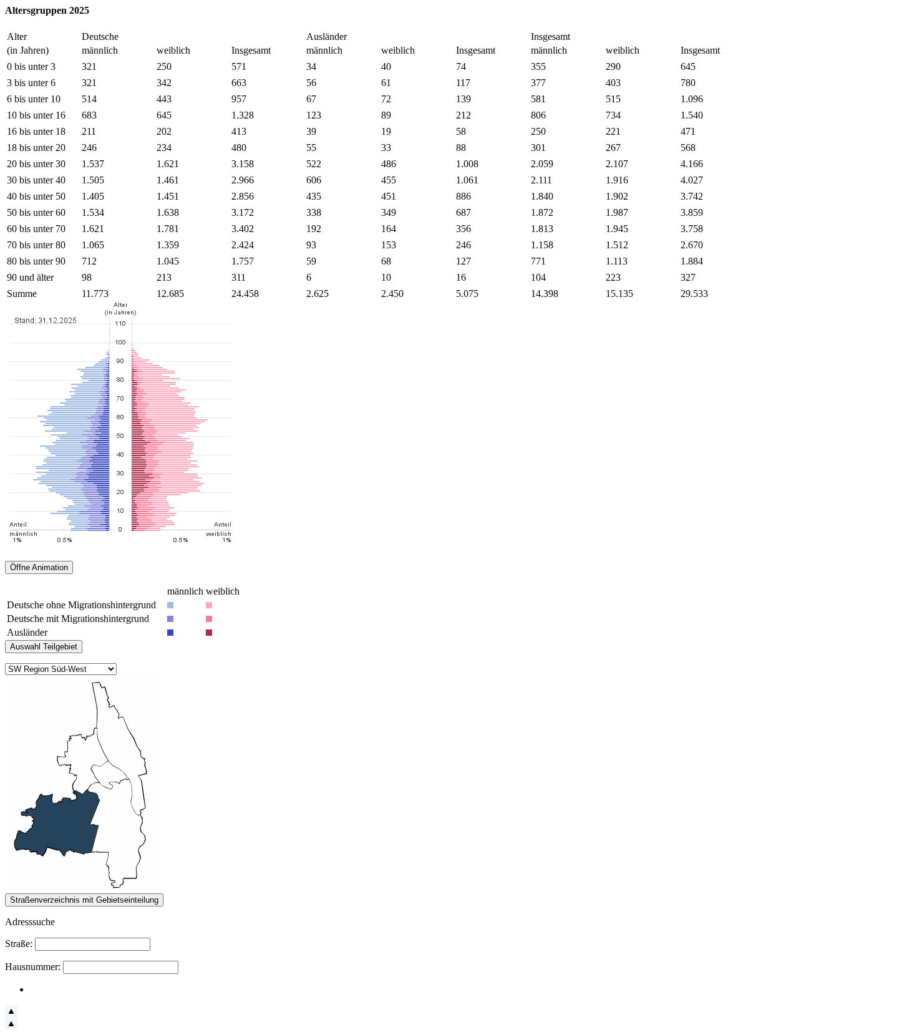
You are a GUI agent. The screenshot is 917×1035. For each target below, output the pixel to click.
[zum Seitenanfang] (11, 1014)
